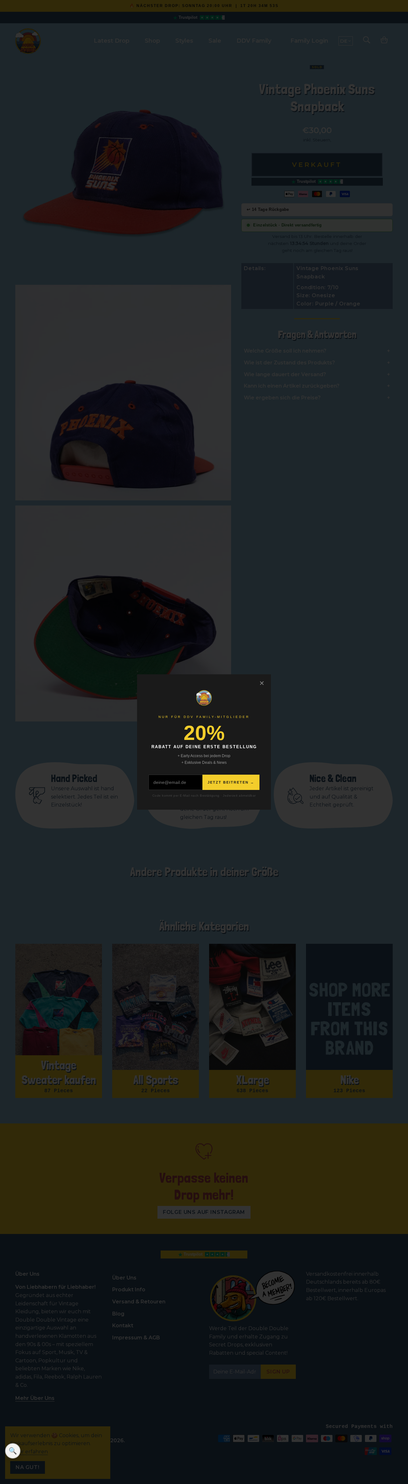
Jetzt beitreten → (231, 782)
